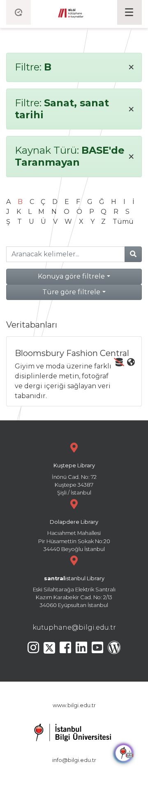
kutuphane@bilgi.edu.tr (74, 627)
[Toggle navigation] (129, 12)
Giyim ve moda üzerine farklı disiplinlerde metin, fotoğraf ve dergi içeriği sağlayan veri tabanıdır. (72, 374)
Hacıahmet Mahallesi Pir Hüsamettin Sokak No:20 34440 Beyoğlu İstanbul (74, 535)
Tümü (123, 221)
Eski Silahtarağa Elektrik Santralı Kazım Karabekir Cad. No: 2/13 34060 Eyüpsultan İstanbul (74, 592)
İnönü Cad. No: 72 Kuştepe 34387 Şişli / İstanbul (74, 479)
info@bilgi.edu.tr (74, 760)
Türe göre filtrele (71, 292)
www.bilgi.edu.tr (74, 705)
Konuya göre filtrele (71, 276)
